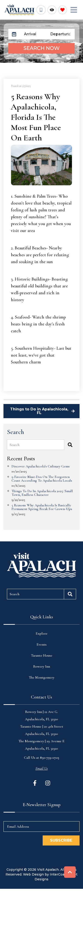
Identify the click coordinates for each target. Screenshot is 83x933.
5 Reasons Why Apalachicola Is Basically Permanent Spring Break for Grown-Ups (42, 507)
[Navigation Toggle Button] (73, 9)
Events (42, 644)
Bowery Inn (41, 666)
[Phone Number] (41, 9)
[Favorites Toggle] (62, 9)
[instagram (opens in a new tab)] (47, 783)
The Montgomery (41, 677)
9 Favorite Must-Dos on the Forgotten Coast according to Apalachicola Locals (42, 479)
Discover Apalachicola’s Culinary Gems (41, 466)
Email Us (42, 768)
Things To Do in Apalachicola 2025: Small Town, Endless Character (42, 493)
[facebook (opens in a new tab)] (35, 783)
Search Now (42, 48)
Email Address (18, 826)
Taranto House (41, 655)
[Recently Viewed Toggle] (51, 9)
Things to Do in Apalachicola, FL (39, 411)
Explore (41, 633)
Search (14, 444)
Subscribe (61, 840)
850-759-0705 (49, 757)
